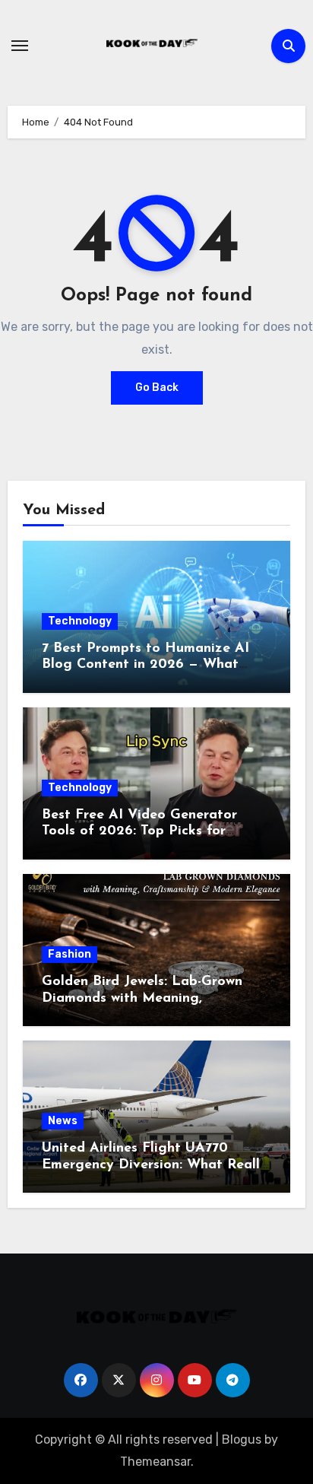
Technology (80, 621)
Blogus (241, 1439)
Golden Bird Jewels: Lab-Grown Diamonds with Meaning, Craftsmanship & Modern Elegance (156, 998)
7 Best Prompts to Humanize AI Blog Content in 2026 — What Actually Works (145, 665)
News (62, 1120)
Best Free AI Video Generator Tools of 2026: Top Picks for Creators (139, 832)
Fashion (69, 954)
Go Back (157, 387)
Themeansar (155, 1461)
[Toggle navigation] (20, 46)
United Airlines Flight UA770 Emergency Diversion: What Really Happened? (154, 1165)
